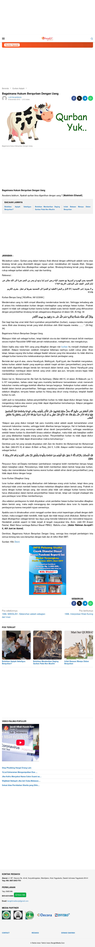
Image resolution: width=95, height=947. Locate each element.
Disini (17, 541)
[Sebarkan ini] (73, 98)
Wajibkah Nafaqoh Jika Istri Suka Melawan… (21, 781)
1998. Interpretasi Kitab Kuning (79, 612)
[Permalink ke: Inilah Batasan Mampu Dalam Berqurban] (78, 645)
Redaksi (35, 933)
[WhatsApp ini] (90, 98)
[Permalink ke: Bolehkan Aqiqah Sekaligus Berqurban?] (16, 645)
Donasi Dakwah (68, 933)
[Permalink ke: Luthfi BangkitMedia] (4, 98)
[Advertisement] (47, 17)
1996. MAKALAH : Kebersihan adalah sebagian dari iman (23, 613)
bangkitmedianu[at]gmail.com (17, 901)
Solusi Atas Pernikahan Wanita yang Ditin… (21, 785)
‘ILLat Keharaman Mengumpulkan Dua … (19, 772)
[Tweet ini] (79, 98)
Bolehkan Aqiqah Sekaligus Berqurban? (13, 662)
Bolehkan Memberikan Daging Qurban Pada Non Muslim (46, 662)
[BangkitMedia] (47, 38)
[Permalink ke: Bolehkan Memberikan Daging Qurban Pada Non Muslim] (47, 645)
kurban (64, 346)
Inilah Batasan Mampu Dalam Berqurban (76, 662)
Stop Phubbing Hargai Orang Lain (16, 768)
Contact (6, 933)
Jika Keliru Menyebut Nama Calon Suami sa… (21, 776)
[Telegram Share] (85, 98)
